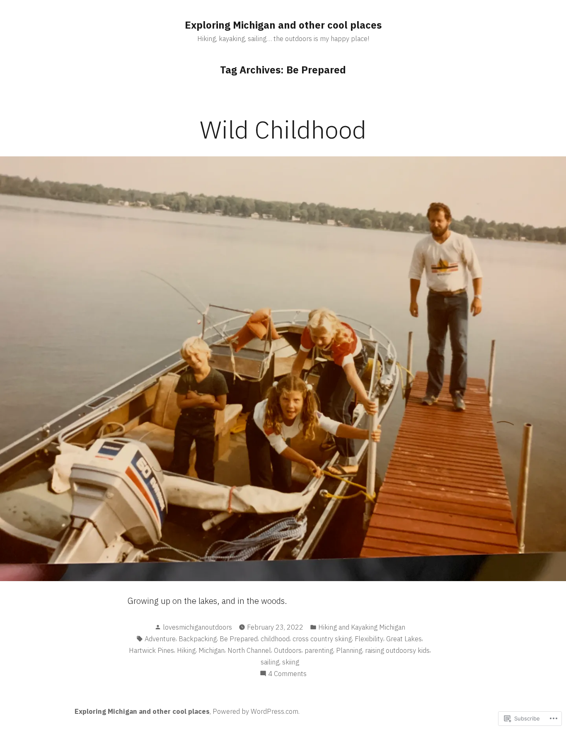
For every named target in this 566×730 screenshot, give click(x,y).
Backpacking (198, 638)
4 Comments (287, 674)
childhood (275, 638)
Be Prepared (239, 638)
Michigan (211, 650)
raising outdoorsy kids (397, 650)
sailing (270, 662)
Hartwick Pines (151, 650)
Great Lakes (404, 638)
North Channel (249, 650)
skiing (290, 662)
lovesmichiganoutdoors (197, 627)
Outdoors (288, 650)
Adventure (160, 638)
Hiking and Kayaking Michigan (361, 627)
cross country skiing (322, 638)
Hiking (186, 650)
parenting (319, 650)
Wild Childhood (283, 129)
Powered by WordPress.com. (256, 711)
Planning (349, 650)
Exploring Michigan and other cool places (283, 25)
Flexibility (369, 638)
